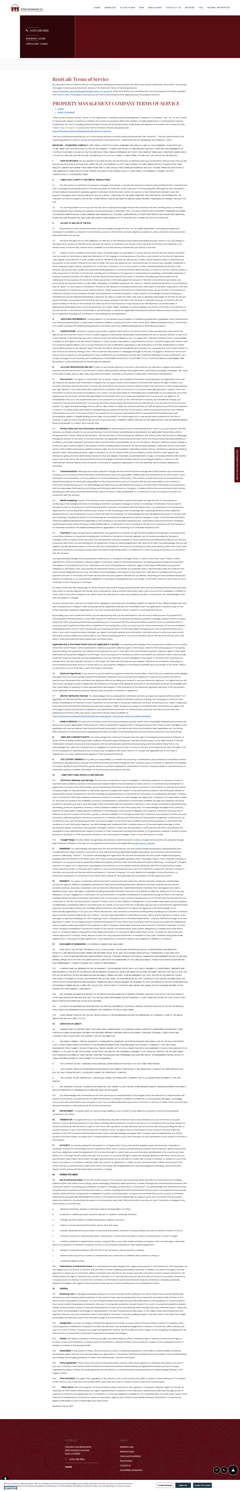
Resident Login (36, 38)
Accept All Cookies (202, 1485)
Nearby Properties (218, 7)
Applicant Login (37, 43)
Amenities (110, 7)
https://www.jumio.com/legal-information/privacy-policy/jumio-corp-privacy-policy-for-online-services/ (101, 716)
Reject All (183, 1485)
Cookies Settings (165, 1485)
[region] (120, 1485)
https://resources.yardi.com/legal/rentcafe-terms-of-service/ (81, 91)
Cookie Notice (10, 1488)
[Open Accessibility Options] (5, 1479)
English (61, 109)
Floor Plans (127, 7)
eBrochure (155, 7)
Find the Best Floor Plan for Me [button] (237, 466)
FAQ (201, 7)
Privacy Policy (126, 1460)
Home (97, 7)
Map (141, 7)
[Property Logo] (26, 7)
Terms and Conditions (130, 1456)
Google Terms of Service (143, 843)
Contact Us (173, 7)
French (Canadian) (66, 112)
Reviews (190, 7)
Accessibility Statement (131, 1469)
